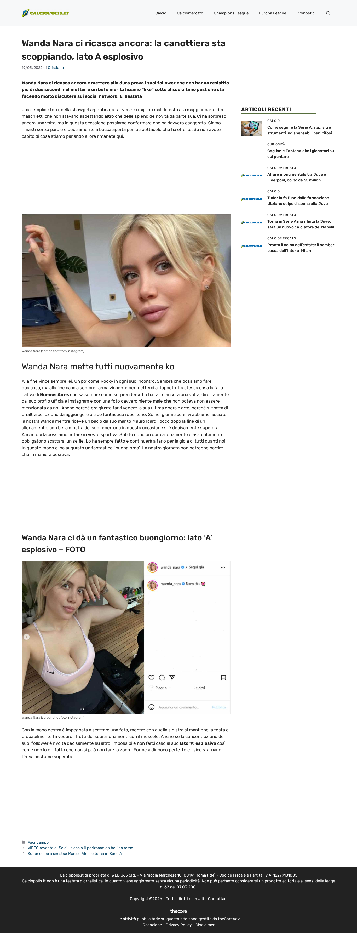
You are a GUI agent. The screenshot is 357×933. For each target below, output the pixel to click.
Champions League (231, 13)
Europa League (272, 13)
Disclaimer (205, 925)
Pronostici (306, 13)
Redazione (152, 925)
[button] (328, 13)
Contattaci (217, 898)
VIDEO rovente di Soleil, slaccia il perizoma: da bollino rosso (80, 847)
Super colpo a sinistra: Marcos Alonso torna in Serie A (75, 853)
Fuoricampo (38, 842)
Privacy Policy (179, 925)
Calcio (160, 13)
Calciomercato (190, 13)
